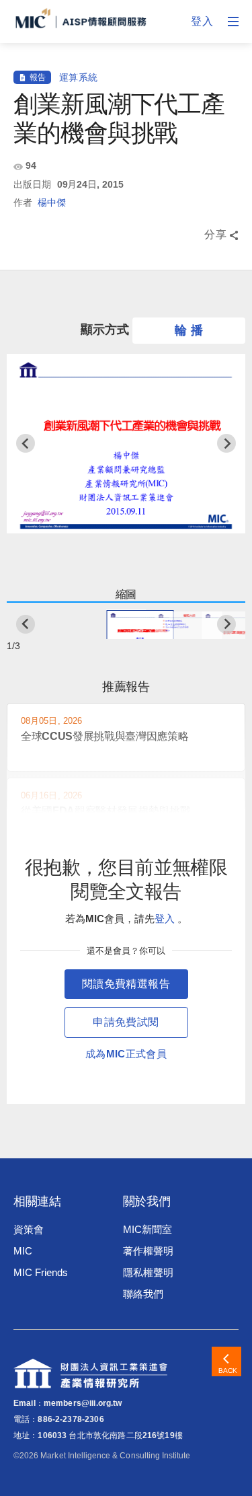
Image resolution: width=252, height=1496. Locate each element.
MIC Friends (40, 1272)
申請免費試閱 (126, 1022)
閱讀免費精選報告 (126, 983)
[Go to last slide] (25, 443)
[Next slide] (226, 443)
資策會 (28, 1229)
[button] (126, 624)
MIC (22, 1251)
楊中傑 (52, 202)
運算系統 (78, 77)
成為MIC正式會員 (126, 1053)
